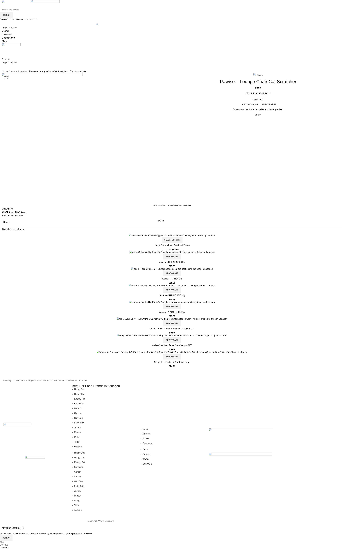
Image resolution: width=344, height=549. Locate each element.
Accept (6, 538)
